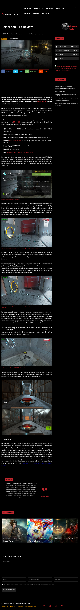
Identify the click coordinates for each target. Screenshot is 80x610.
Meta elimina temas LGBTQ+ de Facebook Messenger (66, 104)
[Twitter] (56, 606)
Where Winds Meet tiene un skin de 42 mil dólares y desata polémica (66, 100)
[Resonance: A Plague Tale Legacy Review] (14, 531)
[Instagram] (50, 606)
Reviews (4, 39)
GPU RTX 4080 (41, 102)
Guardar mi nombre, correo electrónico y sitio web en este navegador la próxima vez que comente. (29, 585)
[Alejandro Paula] (65, 26)
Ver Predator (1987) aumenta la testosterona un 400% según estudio (65, 87)
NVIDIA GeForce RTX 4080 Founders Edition (20, 152)
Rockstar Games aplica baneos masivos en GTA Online (66, 95)
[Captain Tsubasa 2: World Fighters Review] (39, 531)
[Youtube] (62, 606)
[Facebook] (44, 606)
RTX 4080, (16, 122)
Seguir (75, 50)
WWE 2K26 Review (60, 91)
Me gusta (74, 46)
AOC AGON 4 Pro (15, 141)
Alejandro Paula (73, 27)
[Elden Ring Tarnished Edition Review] (65, 531)
